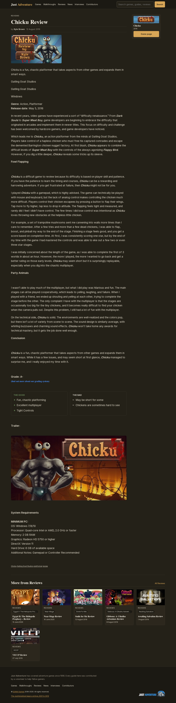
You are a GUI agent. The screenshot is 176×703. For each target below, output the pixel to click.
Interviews (79, 4)
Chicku (13, 566)
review (45, 566)
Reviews (61, 4)
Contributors (92, 4)
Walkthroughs (49, 4)
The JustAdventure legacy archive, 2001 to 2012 (30, 696)
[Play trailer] (69, 468)
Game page (146, 34)
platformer (38, 566)
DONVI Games (18, 692)
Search (160, 4)
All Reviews (160, 583)
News (70, 4)
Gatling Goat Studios (25, 566)
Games (38, 4)
